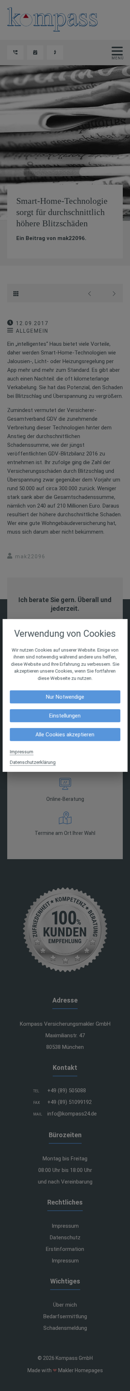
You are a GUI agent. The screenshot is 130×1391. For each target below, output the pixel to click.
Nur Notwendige (65, 697)
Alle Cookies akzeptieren (65, 734)
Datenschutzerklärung (33, 762)
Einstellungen (65, 716)
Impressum (21, 752)
